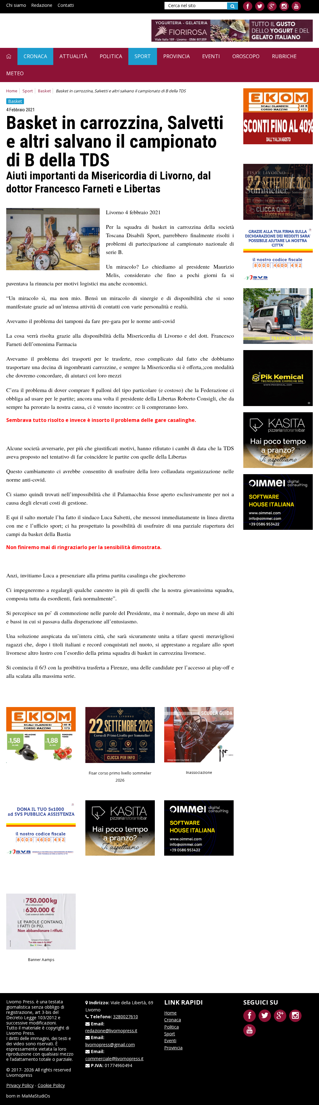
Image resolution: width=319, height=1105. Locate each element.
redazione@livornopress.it (111, 1030)
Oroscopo (245, 56)
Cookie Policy (51, 1085)
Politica (111, 56)
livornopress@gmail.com (110, 1044)
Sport (143, 56)
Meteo (15, 73)
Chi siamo (16, 5)
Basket (44, 91)
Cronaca (35, 56)
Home (11, 91)
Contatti (66, 5)
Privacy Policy (20, 1085)
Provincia (176, 56)
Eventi (211, 56)
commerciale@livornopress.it (114, 1058)
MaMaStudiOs (35, 1096)
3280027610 (125, 1016)
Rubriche (284, 56)
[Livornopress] (65, 30)
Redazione (41, 5)
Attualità (73, 56)
